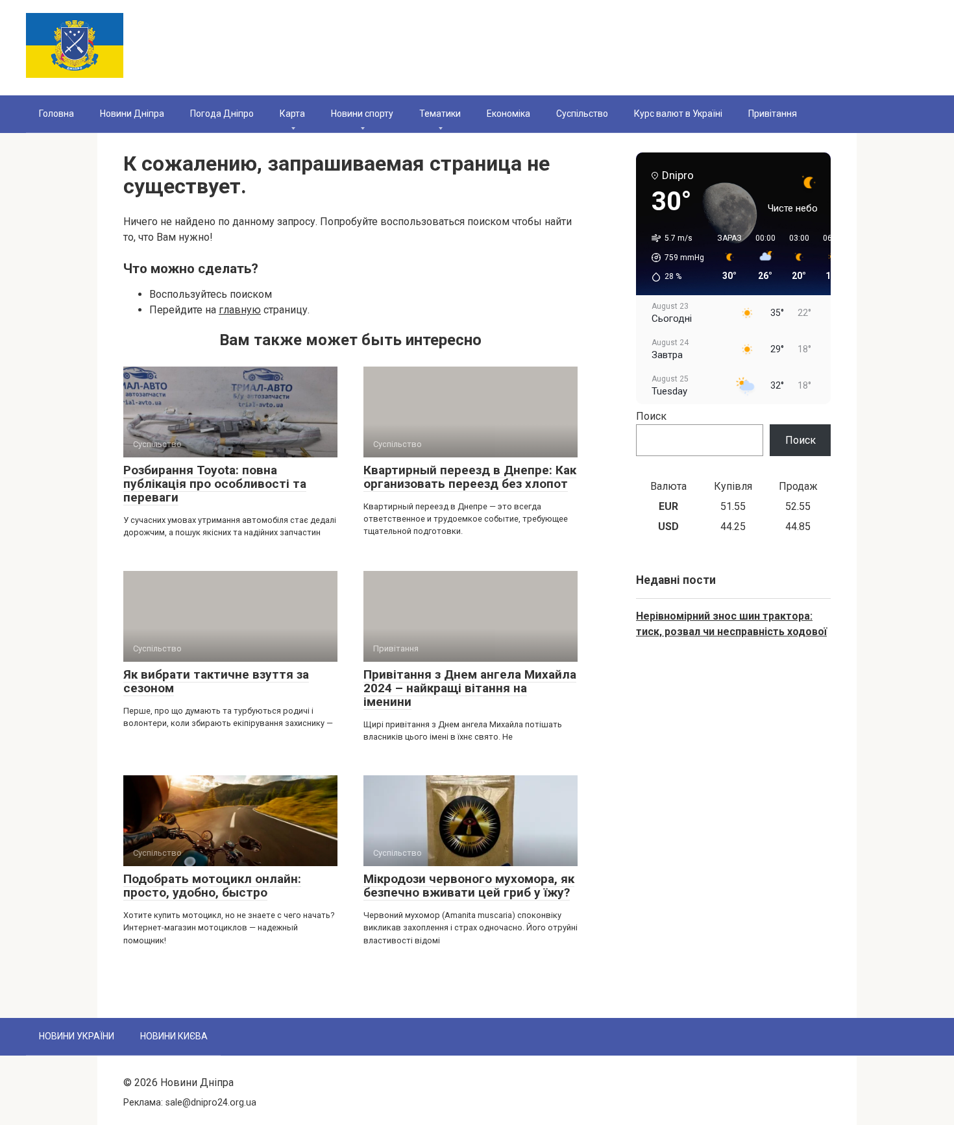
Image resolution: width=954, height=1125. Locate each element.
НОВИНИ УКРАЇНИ (76, 1036)
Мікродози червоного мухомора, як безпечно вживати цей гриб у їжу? (468, 885)
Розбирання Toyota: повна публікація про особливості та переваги (214, 484)
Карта (292, 113)
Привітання (772, 113)
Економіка (508, 113)
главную (240, 310)
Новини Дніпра (132, 113)
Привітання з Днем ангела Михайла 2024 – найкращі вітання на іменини (469, 688)
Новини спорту (362, 113)
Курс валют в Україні (678, 113)
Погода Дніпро (222, 113)
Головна (56, 113)
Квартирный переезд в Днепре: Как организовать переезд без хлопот (469, 477)
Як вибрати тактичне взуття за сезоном (216, 681)
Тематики (440, 113)
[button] (673, 257)
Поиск (651, 416)
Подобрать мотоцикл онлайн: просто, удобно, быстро (212, 885)
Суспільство (582, 113)
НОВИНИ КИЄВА (174, 1036)
